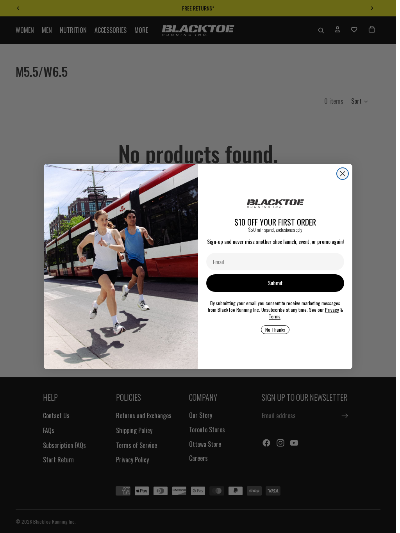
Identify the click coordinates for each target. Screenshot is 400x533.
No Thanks (275, 329)
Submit (275, 283)
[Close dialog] (342, 173)
